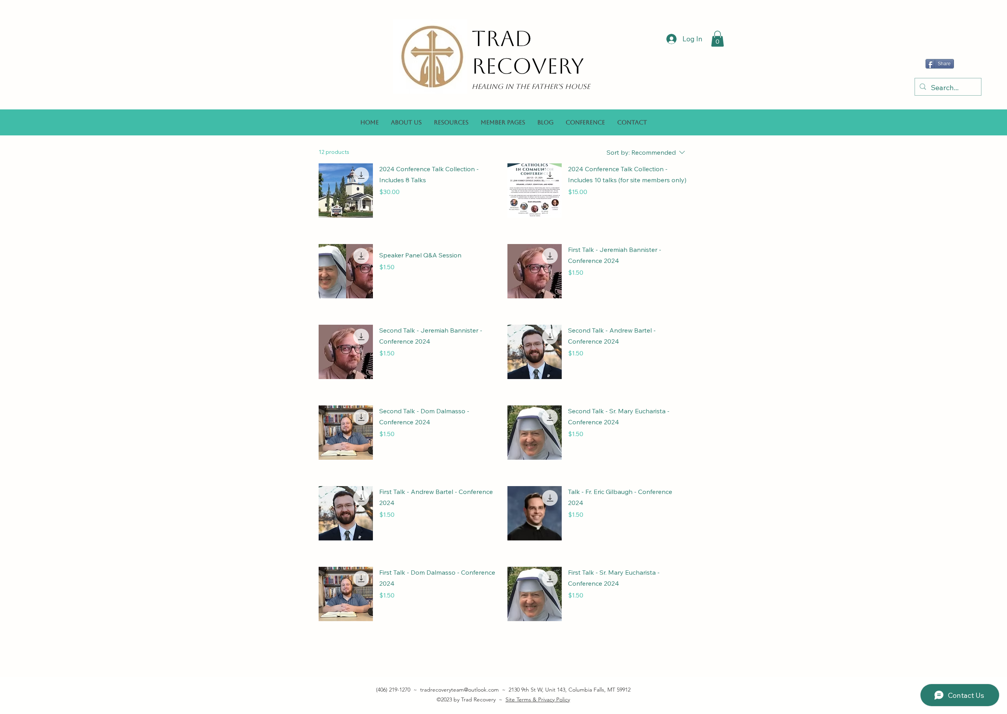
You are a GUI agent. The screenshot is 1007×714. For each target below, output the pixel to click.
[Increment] (493, 208)
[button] (717, 39)
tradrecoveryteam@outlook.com (459, 689)
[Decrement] (385, 208)
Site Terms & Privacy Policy (537, 699)
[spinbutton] (439, 208)
